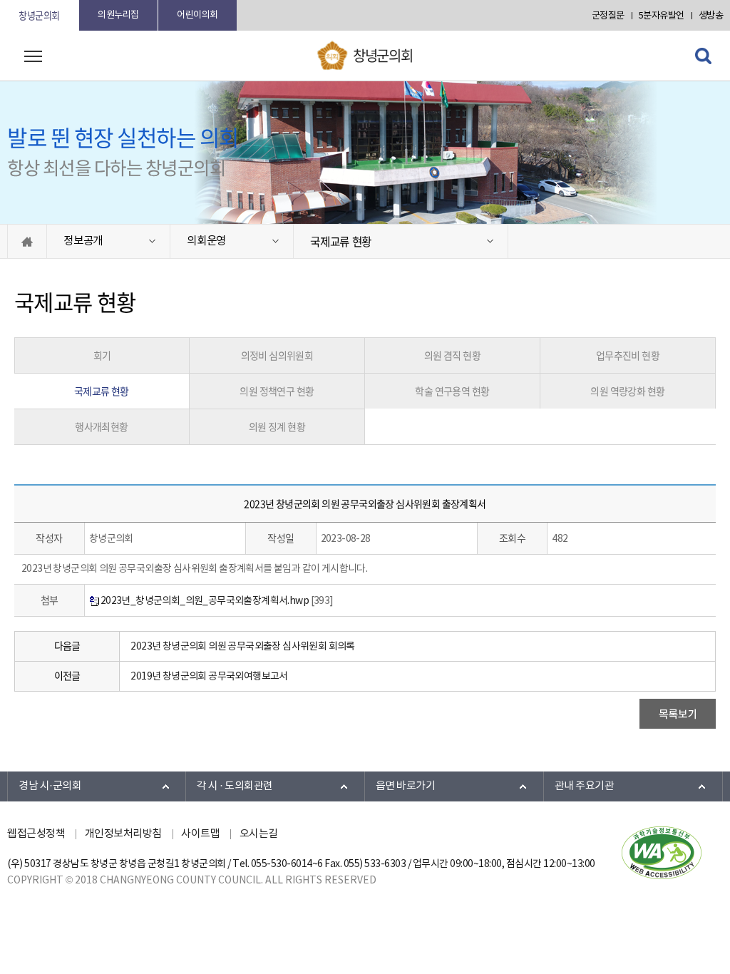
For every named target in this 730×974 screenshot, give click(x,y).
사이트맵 (200, 834)
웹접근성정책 (36, 834)
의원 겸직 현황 (452, 355)
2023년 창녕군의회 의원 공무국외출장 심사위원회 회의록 (242, 646)
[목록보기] (677, 713)
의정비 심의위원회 (277, 355)
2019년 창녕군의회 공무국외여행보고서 (208, 676)
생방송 (711, 16)
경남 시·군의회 (50, 786)
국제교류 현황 (340, 241)
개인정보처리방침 (123, 834)
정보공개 (83, 241)
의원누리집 (118, 15)
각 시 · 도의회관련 (235, 786)
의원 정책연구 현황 (277, 391)
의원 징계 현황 (277, 426)
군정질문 (608, 16)
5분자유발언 (661, 16)
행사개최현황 (101, 426)
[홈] (27, 241)
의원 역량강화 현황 (627, 391)
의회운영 (206, 241)
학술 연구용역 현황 (452, 391)
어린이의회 (197, 15)
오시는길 (259, 834)
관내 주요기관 (585, 786)
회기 (102, 355)
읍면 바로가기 (406, 786)
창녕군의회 (39, 15)
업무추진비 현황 (627, 355)
